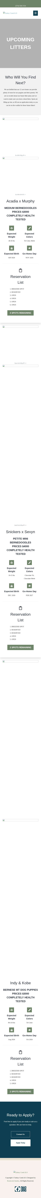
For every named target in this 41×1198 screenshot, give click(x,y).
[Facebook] (17, 1189)
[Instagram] (23, 1189)
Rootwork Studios (13, 1181)
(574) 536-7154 (20, 6)
